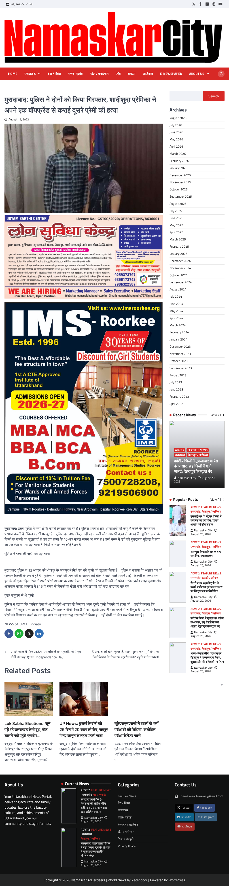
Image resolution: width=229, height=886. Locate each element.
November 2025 (180, 182)
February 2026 (179, 160)
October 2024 (179, 275)
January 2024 (178, 339)
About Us (196, 73)
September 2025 (181, 196)
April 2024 (176, 318)
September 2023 (181, 368)
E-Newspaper (171, 73)
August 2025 (178, 203)
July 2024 (176, 296)
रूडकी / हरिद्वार (210, 578)
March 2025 (178, 239)
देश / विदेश (54, 73)
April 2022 (176, 403)
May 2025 (176, 225)
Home (12, 73)
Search (213, 96)
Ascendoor (139, 880)
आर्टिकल (148, 73)
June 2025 (176, 218)
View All (215, 414)
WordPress (177, 880)
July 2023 (176, 382)
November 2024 (180, 268)
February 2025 (179, 246)
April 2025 (176, 232)
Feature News (198, 450)
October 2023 (179, 360)
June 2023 (176, 389)
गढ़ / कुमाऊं (99, 794)
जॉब (118, 73)
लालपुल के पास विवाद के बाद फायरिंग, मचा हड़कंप (206, 553)
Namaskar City (187, 478)
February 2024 (179, 332)
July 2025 (176, 210)
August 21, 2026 (91, 821)
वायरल (132, 73)
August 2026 (178, 118)
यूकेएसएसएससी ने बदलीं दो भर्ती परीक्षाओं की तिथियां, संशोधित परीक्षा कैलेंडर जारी (136, 729)
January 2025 (178, 253)
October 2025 (179, 189)
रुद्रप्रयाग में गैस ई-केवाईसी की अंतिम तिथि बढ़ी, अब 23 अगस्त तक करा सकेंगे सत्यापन (94, 805)
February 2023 (179, 396)
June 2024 (176, 303)
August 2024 (178, 289)
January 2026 (178, 168)
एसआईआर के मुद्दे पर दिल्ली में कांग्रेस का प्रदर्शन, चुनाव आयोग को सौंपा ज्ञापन (206, 520)
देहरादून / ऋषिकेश (198, 455)
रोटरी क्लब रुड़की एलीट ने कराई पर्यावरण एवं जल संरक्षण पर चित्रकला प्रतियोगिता (207, 586)
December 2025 (180, 175)
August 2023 (178, 375)
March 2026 (178, 153)
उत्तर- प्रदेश (75, 73)
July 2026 (176, 125)
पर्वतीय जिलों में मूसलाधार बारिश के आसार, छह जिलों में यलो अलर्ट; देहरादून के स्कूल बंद (196, 466)
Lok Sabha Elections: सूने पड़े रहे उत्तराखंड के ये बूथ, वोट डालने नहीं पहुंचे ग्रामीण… (27, 729)
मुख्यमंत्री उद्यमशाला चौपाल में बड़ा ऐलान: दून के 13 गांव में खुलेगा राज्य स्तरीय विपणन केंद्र (95, 849)
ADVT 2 (179, 450)
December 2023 (180, 346)
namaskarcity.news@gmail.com (201, 796)
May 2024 (176, 310)
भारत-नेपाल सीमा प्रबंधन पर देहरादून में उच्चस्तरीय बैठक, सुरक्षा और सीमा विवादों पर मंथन (207, 657)
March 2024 (178, 325)
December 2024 (180, 260)
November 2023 (180, 353)
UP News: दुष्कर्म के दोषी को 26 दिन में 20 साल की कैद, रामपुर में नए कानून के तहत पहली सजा (83, 729)
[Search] (221, 73)
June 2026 (176, 132)
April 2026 (176, 146)
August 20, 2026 (201, 534)
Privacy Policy (127, 846)
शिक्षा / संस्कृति (126, 838)
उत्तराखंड (30, 73)
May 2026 (176, 139)
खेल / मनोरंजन (99, 73)
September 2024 (181, 282)
